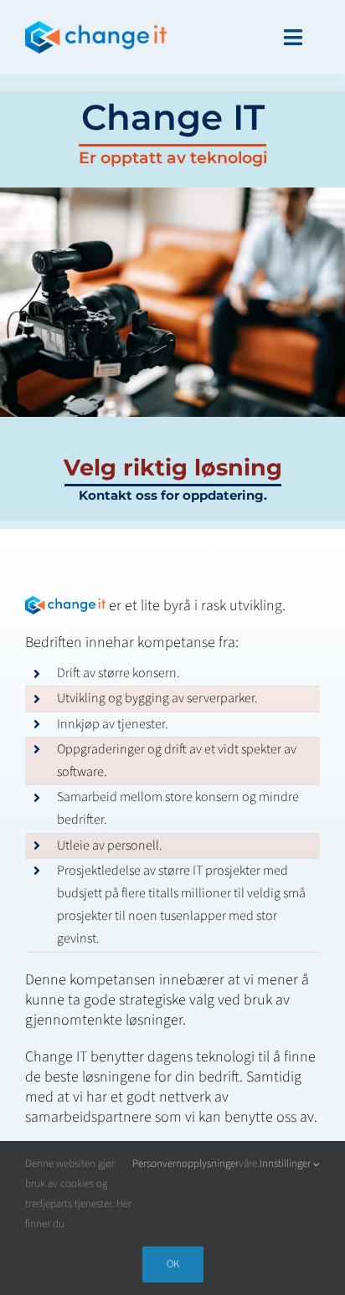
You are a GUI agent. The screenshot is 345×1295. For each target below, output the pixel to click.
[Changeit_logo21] (96, 28)
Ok (173, 1264)
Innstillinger (286, 1163)
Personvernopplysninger (185, 1163)
